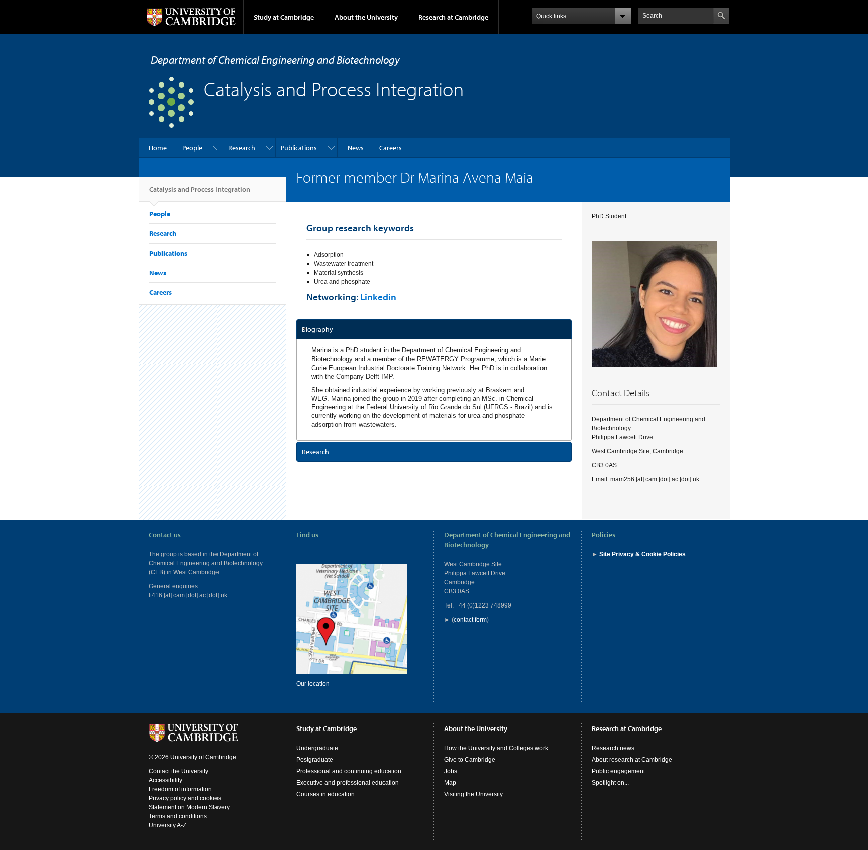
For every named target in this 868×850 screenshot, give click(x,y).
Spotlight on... (610, 782)
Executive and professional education (347, 782)
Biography (317, 329)
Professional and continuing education (348, 771)
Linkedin (378, 297)
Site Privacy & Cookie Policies (642, 554)
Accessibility (165, 780)
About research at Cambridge (632, 759)
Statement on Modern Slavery (189, 807)
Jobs (450, 771)
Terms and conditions (178, 816)
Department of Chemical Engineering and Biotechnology (275, 60)
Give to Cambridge (469, 759)
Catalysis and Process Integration (199, 189)
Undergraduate (317, 748)
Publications (299, 147)
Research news (613, 748)
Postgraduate (314, 759)
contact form (470, 619)
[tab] (434, 329)
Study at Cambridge (284, 17)
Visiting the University (473, 794)
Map (450, 782)
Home (158, 147)
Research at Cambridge (453, 17)
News (356, 147)
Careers (390, 147)
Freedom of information (180, 789)
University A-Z (167, 825)
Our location (313, 683)
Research (241, 147)
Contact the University (178, 771)
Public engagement (618, 771)
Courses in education (325, 794)
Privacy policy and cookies (185, 798)
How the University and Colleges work (496, 748)
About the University (366, 17)
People (192, 147)
